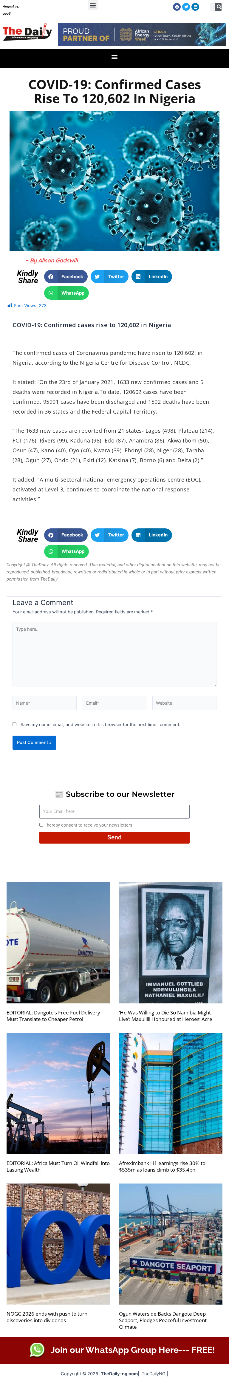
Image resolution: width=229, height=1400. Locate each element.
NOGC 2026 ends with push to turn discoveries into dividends (47, 1317)
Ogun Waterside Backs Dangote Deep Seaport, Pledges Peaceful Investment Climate (163, 1320)
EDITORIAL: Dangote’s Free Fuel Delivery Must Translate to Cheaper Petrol (53, 1015)
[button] (93, 5)
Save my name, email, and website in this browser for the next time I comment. (100, 724)
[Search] (219, 7)
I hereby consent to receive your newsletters (88, 825)
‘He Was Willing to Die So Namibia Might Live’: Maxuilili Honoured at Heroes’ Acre (165, 1015)
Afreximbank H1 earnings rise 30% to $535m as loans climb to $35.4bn (162, 1166)
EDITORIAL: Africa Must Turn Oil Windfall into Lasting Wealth (58, 1166)
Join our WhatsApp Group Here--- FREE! (133, 1350)
